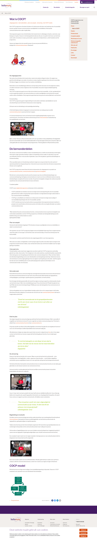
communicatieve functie (22, 323)
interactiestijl (43, 117)
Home (72, 26)
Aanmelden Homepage (29, 522)
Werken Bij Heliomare (59, 2)
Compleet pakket (75, 36)
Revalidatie (57, 7)
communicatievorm (37, 323)
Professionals (74, 33)
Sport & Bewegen (41, 525)
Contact (73, 55)
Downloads (74, 57)
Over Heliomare (69, 2)
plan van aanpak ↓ (32, 23)
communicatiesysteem (21, 45)
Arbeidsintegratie (70, 7)
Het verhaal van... (66, 525)
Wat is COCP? (75, 28)
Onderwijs (45, 7)
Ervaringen (74, 50)
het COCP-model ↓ (48, 23)
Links (72, 52)
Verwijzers (38, 2)
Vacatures (65, 522)
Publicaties (74, 47)
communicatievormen (28, 171)
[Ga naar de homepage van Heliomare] (7, 5)
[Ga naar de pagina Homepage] (2, 13)
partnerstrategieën (41, 171)
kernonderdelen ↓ (23, 23)
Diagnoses (65, 524)
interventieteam (14, 419)
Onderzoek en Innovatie (47, 2)
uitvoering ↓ (40, 23)
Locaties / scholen (28, 525)
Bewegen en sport (84, 7)
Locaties (76, 2)
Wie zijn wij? (74, 45)
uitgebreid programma (22, 188)
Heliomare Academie (29, 2)
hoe (49, 332)
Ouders (73, 31)
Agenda (26, 524)
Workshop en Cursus (76, 38)
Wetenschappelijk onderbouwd (76, 41)
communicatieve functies (16, 171)
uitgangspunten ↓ (14, 23)
